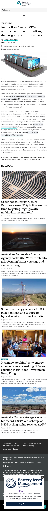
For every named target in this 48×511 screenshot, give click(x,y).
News (10, 23)
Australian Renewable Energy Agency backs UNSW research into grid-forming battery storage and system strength (24, 260)
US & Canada (13, 46)
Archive (4, 23)
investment (41, 157)
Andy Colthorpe (11, 39)
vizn (39, 159)
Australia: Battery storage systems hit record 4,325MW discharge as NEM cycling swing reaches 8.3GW (23, 421)
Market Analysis (14, 49)
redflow (14, 159)
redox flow (20, 159)
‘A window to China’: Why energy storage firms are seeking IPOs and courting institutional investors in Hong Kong (24, 368)
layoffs (9, 159)
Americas (6, 46)
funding (26, 157)
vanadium (34, 159)
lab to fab (4, 159)
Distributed (24, 46)
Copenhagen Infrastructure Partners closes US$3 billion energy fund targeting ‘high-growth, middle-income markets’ (24, 207)
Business (6, 49)
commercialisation (18, 157)
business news (7, 157)
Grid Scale (31, 46)
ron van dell (27, 159)
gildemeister (33, 157)
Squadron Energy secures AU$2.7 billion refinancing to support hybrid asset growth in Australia (22, 312)
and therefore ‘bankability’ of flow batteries (19, 133)
